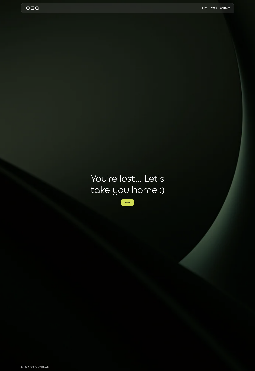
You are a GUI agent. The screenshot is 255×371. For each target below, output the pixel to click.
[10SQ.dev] (32, 8)
